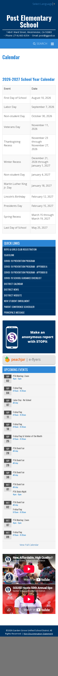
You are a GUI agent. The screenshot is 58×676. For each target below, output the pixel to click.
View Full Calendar (29, 544)
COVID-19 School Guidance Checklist (23, 278)
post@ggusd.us (47, 35)
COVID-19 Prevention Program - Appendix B (25, 272)
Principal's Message (14, 312)
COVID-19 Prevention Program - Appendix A (25, 266)
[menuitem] (29, 249)
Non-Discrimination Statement (38, 633)
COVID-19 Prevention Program (19, 261)
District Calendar (13, 284)
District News (11, 289)
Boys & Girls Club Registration (20, 249)
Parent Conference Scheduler (19, 306)
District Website (13, 295)
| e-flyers (26, 359)
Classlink (9, 255)
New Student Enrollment (17, 301)
